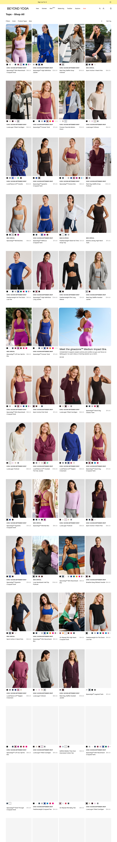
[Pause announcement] (110, 2)
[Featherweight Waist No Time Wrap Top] (72, 213)
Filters (8, 21)
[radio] (7, 64)
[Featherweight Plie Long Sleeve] (72, 270)
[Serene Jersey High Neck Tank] (98, 213)
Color (14, 21)
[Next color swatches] (30, 64)
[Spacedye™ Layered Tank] (98, 668)
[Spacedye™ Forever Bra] (72, 156)
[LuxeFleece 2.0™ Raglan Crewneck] (72, 441)
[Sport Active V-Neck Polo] (98, 43)
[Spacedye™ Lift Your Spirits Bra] (19, 327)
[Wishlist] (107, 8)
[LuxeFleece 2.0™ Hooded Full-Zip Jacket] (45, 441)
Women (44, 8)
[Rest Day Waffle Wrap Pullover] (72, 43)
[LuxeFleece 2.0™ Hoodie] (19, 156)
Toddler (69, 8)
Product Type (22, 21)
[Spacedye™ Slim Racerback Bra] (72, 555)
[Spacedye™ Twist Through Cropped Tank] (19, 782)
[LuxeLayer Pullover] (98, 100)
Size (30, 21)
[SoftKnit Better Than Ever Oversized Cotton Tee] (72, 725)
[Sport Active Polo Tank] (45, 385)
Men (52, 8)
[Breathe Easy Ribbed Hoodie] (98, 555)
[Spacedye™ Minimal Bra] (19, 213)
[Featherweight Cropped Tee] (45, 782)
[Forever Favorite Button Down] (72, 100)
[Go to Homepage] (18, 8)
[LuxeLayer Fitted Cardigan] (19, 100)
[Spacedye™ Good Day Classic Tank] (98, 385)
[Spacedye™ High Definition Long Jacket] (45, 270)
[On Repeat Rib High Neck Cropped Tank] (72, 612)
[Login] (103, 8)
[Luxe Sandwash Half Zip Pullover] (45, 555)
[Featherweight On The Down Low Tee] (19, 270)
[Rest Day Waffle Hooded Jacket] (98, 270)
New (37, 8)
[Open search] (99, 8)
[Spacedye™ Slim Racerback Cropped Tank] (19, 43)
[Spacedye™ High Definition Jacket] (45, 43)
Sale (84, 8)
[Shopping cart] (110, 8)
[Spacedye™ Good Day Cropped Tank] (98, 441)
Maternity (61, 8)
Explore (77, 8)
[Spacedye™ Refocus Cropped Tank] (45, 213)
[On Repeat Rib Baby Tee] (72, 782)
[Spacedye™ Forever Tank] (45, 100)
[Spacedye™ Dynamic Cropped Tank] (45, 156)
